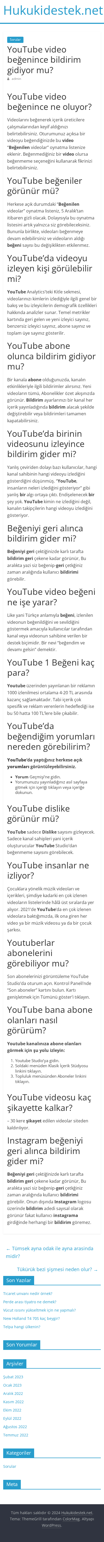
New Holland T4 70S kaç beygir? (31, 1318)
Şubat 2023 (13, 1376)
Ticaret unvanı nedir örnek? (27, 1293)
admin (16, 78)
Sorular (15, 39)
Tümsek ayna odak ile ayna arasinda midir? (49, 1252)
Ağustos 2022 (15, 1426)
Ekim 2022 (12, 1410)
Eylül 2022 (12, 1418)
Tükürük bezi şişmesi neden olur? (57, 1269)
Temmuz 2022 (15, 1435)
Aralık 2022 (13, 1393)
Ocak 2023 (12, 1385)
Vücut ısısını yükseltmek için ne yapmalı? (39, 1310)
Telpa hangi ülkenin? (21, 1326)
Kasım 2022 (13, 1401)
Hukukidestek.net (53, 10)
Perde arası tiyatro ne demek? (29, 1301)
